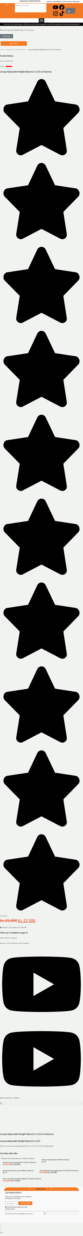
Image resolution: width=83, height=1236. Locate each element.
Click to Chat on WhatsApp (71, 1)
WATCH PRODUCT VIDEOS (9, 1098)
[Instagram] (55, 13)
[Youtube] (55, 7)
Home (2, 49)
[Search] (17, 10)
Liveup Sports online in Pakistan (16, 49)
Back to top (40, 1189)
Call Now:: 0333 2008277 (54, 1)
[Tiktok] (62, 13)
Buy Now (13, 43)
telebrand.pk (49, 1146)
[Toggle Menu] (41, 20)
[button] (41, 1023)
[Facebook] (62, 7)
